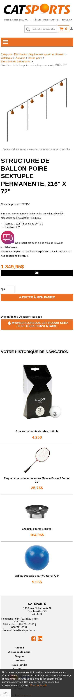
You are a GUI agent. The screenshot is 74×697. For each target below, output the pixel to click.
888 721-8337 (19, 627)
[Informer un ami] (37, 273)
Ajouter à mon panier (37, 297)
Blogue (19, 656)
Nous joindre (19, 664)
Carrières (19, 660)
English (67, 19)
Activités (20, 57)
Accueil (19, 647)
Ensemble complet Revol (37, 528)
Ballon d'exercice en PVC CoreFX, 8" (37, 575)
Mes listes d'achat (16, 19)
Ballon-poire (35, 57)
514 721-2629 (23, 618)
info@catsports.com (25, 630)
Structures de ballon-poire (15, 61)
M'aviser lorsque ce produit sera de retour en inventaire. (39, 324)
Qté (3, 289)
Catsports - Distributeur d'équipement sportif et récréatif (32, 54)
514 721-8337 (26, 624)
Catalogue (7, 57)
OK (5, 692)
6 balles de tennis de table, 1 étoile (37, 431)
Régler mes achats (45, 19)
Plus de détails (38, 685)
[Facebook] (33, 638)
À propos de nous (19, 651)
